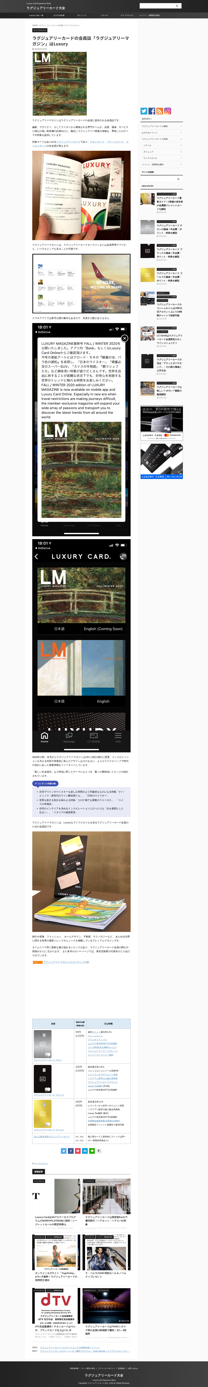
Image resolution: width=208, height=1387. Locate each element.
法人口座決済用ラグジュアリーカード (52, 1136)
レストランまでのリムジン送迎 (103, 1074)
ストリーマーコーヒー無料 (100, 1055)
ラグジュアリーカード (68, 142)
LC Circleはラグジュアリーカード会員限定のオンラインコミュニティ (170, 339)
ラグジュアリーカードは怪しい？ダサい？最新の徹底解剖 (169, 391)
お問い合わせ (133, 1368)
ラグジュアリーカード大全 (46, 8)
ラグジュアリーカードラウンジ (103, 1082)
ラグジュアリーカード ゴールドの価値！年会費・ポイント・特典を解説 (169, 277)
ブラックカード (115, 142)
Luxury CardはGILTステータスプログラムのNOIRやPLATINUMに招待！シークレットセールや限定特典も (56, 1221)
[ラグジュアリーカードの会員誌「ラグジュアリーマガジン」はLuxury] (85, 1151)
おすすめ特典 (59, 15)
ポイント (96, 1032)
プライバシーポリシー (106, 1368)
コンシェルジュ (95, 1036)
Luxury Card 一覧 (36, 15)
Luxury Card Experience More (104, 1380)
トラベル (104, 15)
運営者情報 (74, 1368)
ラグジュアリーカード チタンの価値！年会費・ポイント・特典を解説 (169, 229)
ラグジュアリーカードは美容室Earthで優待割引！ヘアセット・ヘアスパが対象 (106, 1221)
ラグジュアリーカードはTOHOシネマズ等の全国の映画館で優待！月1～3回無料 (105, 1330)
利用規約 (121, 1368)
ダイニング (81, 15)
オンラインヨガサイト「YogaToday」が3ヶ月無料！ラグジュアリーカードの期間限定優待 (56, 1277)
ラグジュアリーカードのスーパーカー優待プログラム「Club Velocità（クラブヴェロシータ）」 (85, 1351)
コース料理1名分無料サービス (102, 1047)
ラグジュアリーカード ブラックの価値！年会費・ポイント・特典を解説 (169, 253)
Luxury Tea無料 (95, 1086)
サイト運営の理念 (88, 1368)
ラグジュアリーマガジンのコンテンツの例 (66, 962)
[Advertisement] (56, 990)
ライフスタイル (127, 15)
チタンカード (97, 142)
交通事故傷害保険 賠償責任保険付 (104, 1121)
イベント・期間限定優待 (150, 15)
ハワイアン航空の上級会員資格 (103, 1078)
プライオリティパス (97, 1039)
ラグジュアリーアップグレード (103, 1051)
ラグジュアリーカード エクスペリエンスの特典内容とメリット (70, 1347)
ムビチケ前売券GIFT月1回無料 (102, 1043)
